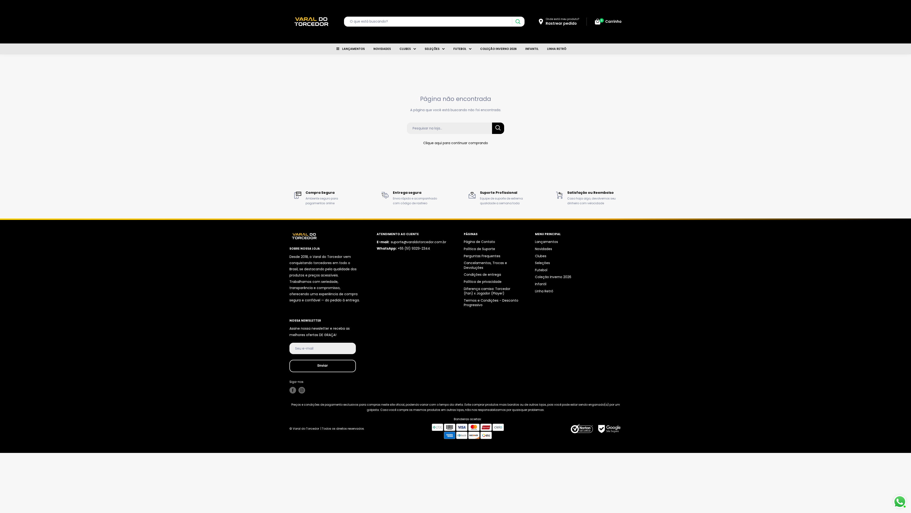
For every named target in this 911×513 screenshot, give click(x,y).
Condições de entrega (482, 274)
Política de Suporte (479, 249)
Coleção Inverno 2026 (498, 49)
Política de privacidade (483, 281)
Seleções (432, 49)
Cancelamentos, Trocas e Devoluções (485, 265)
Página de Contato (479, 241)
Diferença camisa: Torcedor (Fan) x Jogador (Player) (487, 291)
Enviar (322, 365)
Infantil (532, 49)
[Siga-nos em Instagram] (301, 390)
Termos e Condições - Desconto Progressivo (491, 303)
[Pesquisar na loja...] (498, 128)
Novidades (382, 49)
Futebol (459, 49)
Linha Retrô (556, 49)
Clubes (405, 49)
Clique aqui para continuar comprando (455, 143)
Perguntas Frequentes (482, 256)
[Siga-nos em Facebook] (292, 390)
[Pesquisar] (518, 21)
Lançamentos (353, 49)
